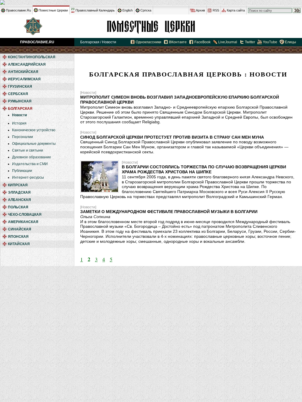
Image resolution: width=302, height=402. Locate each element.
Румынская (20, 101)
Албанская (19, 200)
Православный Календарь (95, 10)
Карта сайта (236, 10)
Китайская (19, 244)
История (19, 123)
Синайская (19, 229)
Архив (200, 10)
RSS (216, 10)
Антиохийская (23, 72)
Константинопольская (31, 57)
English (127, 10)
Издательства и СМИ (30, 164)
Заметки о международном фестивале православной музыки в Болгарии (168, 211)
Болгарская (151, 26)
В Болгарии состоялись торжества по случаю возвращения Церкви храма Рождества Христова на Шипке (204, 169)
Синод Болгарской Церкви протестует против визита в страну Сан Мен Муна (172, 137)
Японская (18, 237)
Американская (23, 222)
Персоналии (22, 137)
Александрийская (27, 64)
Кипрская (18, 185)
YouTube (270, 42)
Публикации (22, 171)
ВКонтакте (178, 42)
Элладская (19, 192)
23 (73, 10)
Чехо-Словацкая (25, 214)
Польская (18, 207)
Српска (145, 10)
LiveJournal (227, 42)
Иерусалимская (24, 79)
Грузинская (20, 86)
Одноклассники (148, 42)
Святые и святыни (27, 150)
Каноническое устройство (33, 130)
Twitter (250, 42)
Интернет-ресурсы (28, 177)
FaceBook (202, 42)
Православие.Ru (18, 10)
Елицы (290, 42)
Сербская (18, 94)
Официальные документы (34, 144)
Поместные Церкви (53, 10)
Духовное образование (31, 157)
